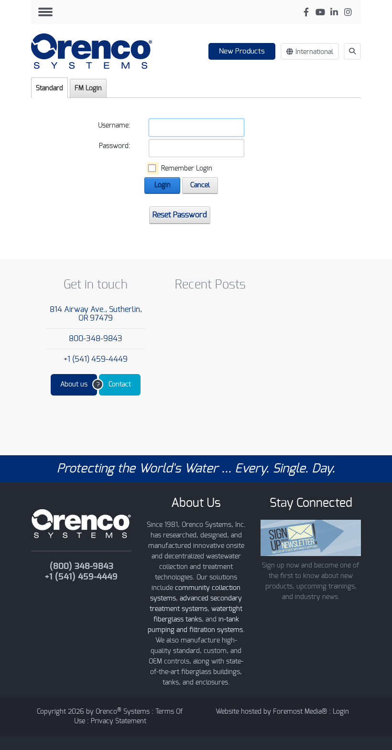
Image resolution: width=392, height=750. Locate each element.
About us (73, 384)
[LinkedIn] (333, 12)
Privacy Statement (118, 721)
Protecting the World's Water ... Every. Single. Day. (196, 468)
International (314, 52)
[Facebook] (306, 12)
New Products (242, 51)
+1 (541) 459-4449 (96, 359)
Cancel (200, 185)
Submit (357, 68)
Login (162, 185)
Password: (115, 146)
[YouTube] (320, 12)
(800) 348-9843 (81, 566)
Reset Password (179, 215)
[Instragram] (347, 12)
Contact (120, 384)
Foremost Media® (300, 711)
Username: (114, 125)
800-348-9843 (95, 339)
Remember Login (186, 168)
